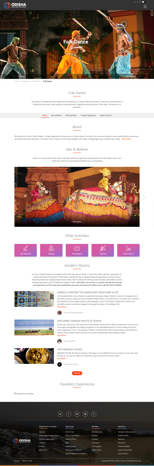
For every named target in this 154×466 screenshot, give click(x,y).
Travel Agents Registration (49, 436)
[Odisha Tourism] (15, 5)
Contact (42, 446)
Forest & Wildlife (124, 446)
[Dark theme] (145, 2)
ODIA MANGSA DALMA (69, 349)
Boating (95, 436)
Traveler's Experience (88, 115)
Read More (61, 307)
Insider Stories (71, 446)
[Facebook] (69, 414)
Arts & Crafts (123, 454)
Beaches (121, 439)
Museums (121, 443)
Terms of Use (27, 461)
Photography (131, 76)
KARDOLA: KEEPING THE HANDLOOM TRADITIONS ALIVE (87, 292)
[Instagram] (85, 414)
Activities (95, 427)
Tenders (42, 443)
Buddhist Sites (123, 436)
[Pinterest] (94, 414)
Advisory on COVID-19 (74, 450)
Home (16, 81)
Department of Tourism (47, 427)
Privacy (16, 461)
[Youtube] (77, 414)
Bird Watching (97, 432)
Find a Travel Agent (72, 436)
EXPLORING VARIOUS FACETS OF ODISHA (79, 321)
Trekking (21, 76)
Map (67, 443)
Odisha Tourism (120, 461)
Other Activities (71, 115)
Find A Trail (70, 432)
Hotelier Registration (46, 439)
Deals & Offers (71, 439)
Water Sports (97, 450)
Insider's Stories (105, 115)
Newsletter (43, 450)
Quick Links (70, 427)
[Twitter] (60, 414)
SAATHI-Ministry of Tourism (76, 454)
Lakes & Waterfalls (125, 450)
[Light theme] (143, 2)
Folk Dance (77, 93)
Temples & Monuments (126, 432)
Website (42, 432)
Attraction (122, 427)
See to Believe (56, 115)
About (45, 115)
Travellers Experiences (77, 384)
